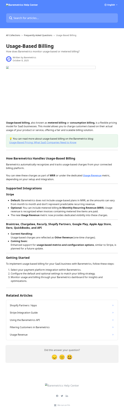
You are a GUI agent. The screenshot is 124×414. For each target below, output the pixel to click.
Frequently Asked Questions (38, 35)
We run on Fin (63, 405)
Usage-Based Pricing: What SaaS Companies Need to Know (42, 142)
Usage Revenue (92, 175)
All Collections (13, 35)
